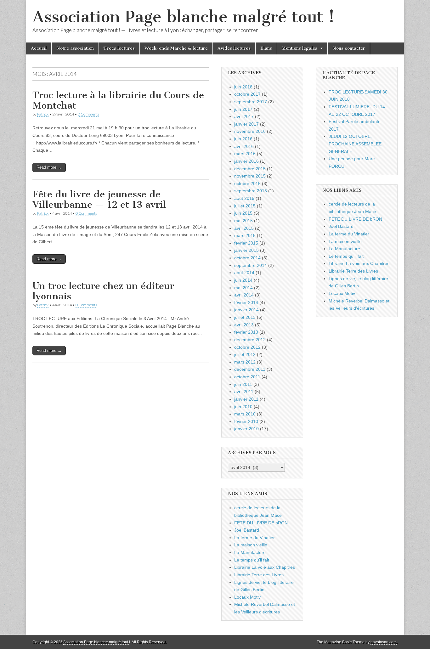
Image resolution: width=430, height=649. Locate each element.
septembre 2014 (250, 265)
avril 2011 (243, 391)
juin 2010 (243, 406)
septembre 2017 (250, 101)
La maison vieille (250, 544)
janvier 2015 (246, 250)
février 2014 (246, 302)
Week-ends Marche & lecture (176, 48)
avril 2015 (244, 228)
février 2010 (246, 421)
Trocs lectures (119, 48)
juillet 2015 (245, 205)
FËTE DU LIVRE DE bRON (261, 522)
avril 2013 (244, 324)
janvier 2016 (246, 161)
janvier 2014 (246, 309)
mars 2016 (245, 153)
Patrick (42, 114)
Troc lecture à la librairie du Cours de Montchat (118, 100)
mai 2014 (243, 287)
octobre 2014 (247, 257)
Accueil (39, 48)
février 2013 (246, 332)
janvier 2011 (246, 399)
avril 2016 (244, 146)
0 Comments (88, 114)
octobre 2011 (247, 376)
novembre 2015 (250, 175)
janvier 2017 (246, 124)
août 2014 (244, 272)
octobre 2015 (247, 183)
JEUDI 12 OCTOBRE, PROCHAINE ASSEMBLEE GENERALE (355, 144)
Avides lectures (234, 48)
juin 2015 (243, 213)
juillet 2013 (245, 317)
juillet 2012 (245, 354)
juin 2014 (243, 280)
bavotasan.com (384, 642)
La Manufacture (250, 552)
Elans (266, 48)
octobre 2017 (247, 94)
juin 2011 (243, 384)
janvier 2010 (246, 428)
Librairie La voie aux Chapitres (264, 567)
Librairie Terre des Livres (259, 574)
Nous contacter (348, 48)
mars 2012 (245, 361)
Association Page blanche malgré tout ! (183, 16)
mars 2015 (245, 235)
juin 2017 (243, 109)
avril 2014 (244, 294)
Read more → (49, 167)
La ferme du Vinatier (254, 537)
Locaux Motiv (247, 597)
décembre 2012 (250, 339)
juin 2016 (243, 138)
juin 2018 (243, 86)
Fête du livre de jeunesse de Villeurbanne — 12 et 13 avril (99, 200)
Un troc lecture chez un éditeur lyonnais (103, 291)
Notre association (75, 48)
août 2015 (244, 198)
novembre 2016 (250, 131)
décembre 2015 (250, 168)
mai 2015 (243, 220)
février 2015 (246, 242)
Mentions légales (299, 48)
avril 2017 (244, 116)
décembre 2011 (249, 369)
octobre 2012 (247, 347)
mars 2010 (245, 413)
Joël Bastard (246, 530)
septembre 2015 (250, 190)
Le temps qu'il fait (251, 559)
